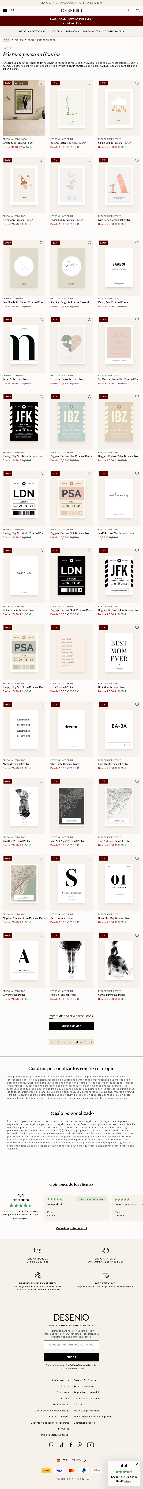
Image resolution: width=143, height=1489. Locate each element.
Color (56, 31)
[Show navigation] (5, 10)
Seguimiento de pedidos (88, 1392)
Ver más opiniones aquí (71, 1228)
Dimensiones (90, 31)
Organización (113, 31)
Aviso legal (63, 1392)
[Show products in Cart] (138, 10)
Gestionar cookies (84, 1422)
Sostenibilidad (61, 1404)
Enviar (71, 1357)
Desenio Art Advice (85, 1380)
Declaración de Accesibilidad (52, 1410)
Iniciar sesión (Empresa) (55, 1434)
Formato (71, 31)
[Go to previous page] (52, 1042)
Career (65, 1398)
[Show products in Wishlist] (130, 10)
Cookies (78, 1404)
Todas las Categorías (32, 31)
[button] (124, 1473)
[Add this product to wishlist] (42, 83)
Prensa (65, 1386)
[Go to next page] (91, 1042)
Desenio (82, 1479)
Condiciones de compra (87, 1398)
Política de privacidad (80, 1365)
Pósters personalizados (41, 39)
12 (85, 1042)
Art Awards (63, 1428)
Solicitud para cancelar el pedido (93, 1416)
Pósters (18, 39)
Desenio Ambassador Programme (50, 1422)
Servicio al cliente (84, 1386)
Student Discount (59, 1416)
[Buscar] (13, 10)
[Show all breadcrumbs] (6, 40)
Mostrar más (71, 1026)
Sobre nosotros (60, 1380)
